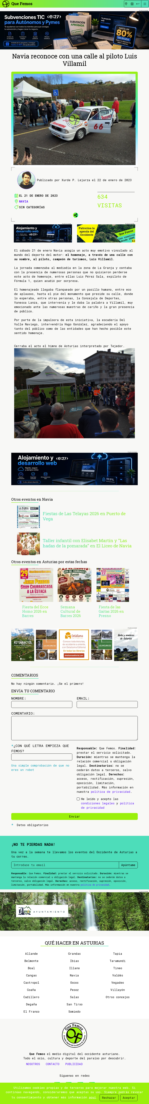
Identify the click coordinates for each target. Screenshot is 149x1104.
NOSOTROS (33, 1064)
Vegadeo (117, 982)
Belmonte (31, 961)
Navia (23, 201)
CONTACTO (52, 1064)
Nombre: (18, 698)
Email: (83, 698)
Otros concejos (118, 997)
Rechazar (109, 1097)
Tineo (117, 968)
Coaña (31, 990)
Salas (74, 997)
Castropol (31, 982)
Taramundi (118, 961)
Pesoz (74, 990)
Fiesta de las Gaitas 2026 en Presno (111, 611)
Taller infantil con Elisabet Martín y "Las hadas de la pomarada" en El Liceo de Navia (87, 543)
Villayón (117, 990)
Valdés (117, 975)
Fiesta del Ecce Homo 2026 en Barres (35, 611)
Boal (31, 968)
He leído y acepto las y (107, 803)
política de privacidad (110, 791)
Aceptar (129, 1097)
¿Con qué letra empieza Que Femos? (40, 748)
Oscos (74, 982)
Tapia (117, 953)
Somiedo (74, 1011)
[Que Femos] (17, 3)
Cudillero (31, 997)
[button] (74, 214)
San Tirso (74, 1004)
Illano (74, 968)
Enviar (74, 816)
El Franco (31, 1011)
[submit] (137, 3)
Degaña (31, 1004)
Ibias (74, 961)
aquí (92, 1097)
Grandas (74, 953)
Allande (31, 953)
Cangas (31, 975)
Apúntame (128, 865)
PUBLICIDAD (74, 1064)
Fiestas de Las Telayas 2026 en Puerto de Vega (84, 516)
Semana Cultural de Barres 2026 (71, 611)
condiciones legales (97, 803)
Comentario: (23, 713)
